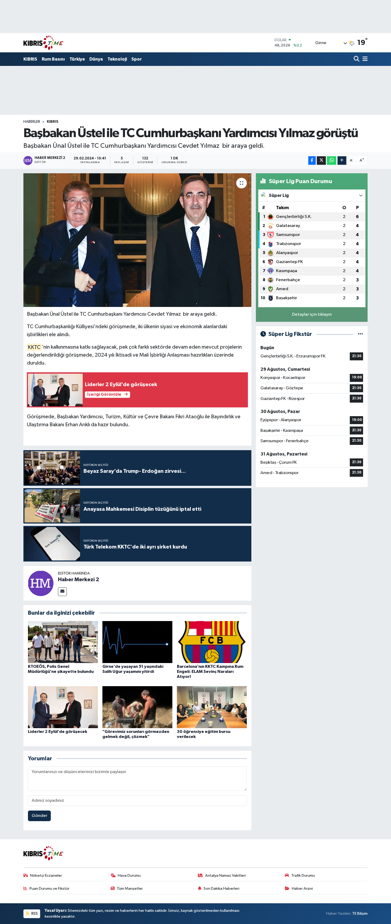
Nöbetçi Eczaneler (46, 875)
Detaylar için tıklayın (312, 314)
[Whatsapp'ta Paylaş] (331, 160)
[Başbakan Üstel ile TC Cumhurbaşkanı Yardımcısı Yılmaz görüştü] (137, 240)
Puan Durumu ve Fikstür (49, 889)
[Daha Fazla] (342, 160)
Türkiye (77, 59)
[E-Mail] (62, 591)
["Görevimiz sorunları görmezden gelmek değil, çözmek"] (137, 707)
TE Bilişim (360, 913)
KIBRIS (30, 59)
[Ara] (357, 59)
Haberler (31, 122)
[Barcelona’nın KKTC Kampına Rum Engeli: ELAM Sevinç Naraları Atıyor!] (212, 642)
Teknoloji (117, 59)
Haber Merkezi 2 (78, 579)
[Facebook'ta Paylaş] (312, 160)
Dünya (96, 59)
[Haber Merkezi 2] (40, 583)
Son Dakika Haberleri (221, 889)
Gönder (39, 815)
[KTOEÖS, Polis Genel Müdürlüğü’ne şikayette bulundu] (63, 642)
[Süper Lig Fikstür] (360, 334)
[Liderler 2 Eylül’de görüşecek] (63, 707)
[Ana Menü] (364, 59)
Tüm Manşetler (130, 889)
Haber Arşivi (302, 889)
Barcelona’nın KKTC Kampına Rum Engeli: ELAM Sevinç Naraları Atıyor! (210, 671)
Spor (136, 59)
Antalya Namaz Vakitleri (225, 875)
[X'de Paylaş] (321, 160)
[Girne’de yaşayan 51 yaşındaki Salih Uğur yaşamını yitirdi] (137, 642)
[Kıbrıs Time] (43, 42)
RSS (34, 913)
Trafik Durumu (303, 875)
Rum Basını (53, 59)
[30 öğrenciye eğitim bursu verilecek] (212, 707)
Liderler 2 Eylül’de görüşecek (57, 731)
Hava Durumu (129, 875)
